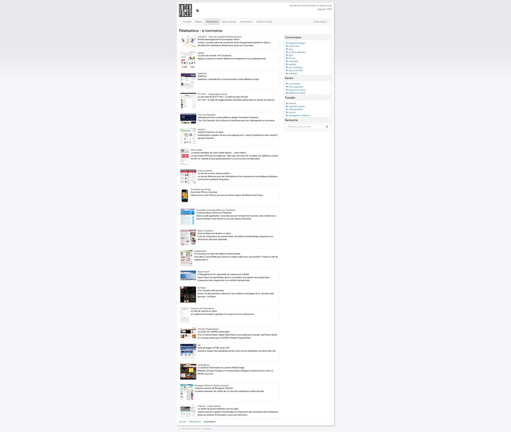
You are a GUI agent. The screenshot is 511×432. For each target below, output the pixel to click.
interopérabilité (295, 109)
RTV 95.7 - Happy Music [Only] (212, 94)
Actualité (187, 21)
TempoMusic (204, 364)
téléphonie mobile (296, 92)
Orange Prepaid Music (208, 328)
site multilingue (295, 67)
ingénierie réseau (296, 106)
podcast (292, 64)
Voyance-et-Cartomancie (202, 308)
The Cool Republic (206, 114)
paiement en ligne (296, 89)
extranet (292, 103)
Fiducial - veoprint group (209, 406)
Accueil (182, 421)
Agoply (201, 52)
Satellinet (202, 73)
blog (290, 49)
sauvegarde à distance (299, 115)
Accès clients (320, 21)
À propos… (208, 428)
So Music (201, 287)
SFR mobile (196, 149)
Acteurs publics (205, 170)
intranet (292, 112)
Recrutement (246, 21)
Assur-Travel (203, 271)
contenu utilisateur (297, 52)
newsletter (293, 61)
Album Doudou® (205, 230)
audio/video (294, 46)
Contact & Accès (264, 21)
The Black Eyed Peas (201, 189)
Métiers (198, 21)
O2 (199, 345)
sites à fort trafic (295, 70)
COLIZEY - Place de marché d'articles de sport (220, 36)
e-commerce (294, 83)
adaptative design (296, 42)
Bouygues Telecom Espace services (212, 385)
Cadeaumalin (200, 250)
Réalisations (212, 21)
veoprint (201, 129)
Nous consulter (229, 21)
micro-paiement (295, 86)
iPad (290, 55)
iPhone (291, 58)
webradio (292, 73)
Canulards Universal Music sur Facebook (215, 209)
